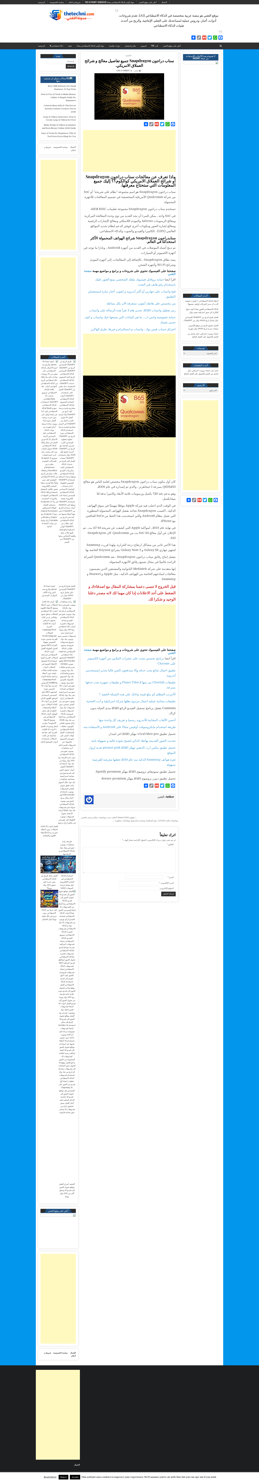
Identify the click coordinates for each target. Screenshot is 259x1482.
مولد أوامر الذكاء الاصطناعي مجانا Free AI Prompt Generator (109, 2)
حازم (216, 370)
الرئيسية (41, 2)
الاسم (171, 877)
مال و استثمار (130, 45)
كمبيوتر (144, 45)
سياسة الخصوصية (57, 2)
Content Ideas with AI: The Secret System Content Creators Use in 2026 (60, 108)
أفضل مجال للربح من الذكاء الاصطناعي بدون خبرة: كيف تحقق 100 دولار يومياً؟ (49, 882)
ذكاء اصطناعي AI (56, 45)
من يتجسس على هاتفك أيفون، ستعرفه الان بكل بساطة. (141, 303)
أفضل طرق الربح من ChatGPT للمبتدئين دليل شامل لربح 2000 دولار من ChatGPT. (67, 592)
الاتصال (164, 2)
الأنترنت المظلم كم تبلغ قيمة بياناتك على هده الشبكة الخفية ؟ (137, 694)
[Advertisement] (129, 151)
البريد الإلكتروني (166, 883)
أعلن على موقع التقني (148, 2)
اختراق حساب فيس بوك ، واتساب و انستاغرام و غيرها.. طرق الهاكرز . (132, 329)
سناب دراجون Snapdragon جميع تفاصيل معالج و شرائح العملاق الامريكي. (129, 63)
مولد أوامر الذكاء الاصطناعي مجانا (90, 45)
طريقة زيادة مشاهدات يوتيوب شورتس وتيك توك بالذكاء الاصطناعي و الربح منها (67, 847)
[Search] (221, 46)
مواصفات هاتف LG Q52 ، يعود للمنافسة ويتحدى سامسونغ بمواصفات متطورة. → (145, 820)
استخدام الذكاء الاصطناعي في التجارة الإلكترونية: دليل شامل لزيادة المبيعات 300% (67, 882)
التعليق (170, 844)
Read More (50, 1477)
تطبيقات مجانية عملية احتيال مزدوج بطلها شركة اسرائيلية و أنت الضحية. (131, 701)
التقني (136, 70)
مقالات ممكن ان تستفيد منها (55, 79)
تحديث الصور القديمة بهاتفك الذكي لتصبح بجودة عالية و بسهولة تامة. (133, 740)
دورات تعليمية (114, 45)
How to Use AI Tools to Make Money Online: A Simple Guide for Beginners (58, 97)
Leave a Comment (123, 70)
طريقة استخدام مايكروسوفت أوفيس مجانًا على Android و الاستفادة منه (129, 727)
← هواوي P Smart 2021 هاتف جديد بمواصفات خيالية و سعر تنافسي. (109, 817)
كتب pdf (154, 45)
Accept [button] (75, 1477)
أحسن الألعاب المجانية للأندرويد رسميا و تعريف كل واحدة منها (137, 720)
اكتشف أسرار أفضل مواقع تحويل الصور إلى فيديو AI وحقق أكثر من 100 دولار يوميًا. (67, 1190)
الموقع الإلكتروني (167, 888)
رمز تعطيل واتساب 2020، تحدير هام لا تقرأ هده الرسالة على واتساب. (132, 310)
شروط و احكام (74, 2)
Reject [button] (63, 1477)
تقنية (70, 45)
